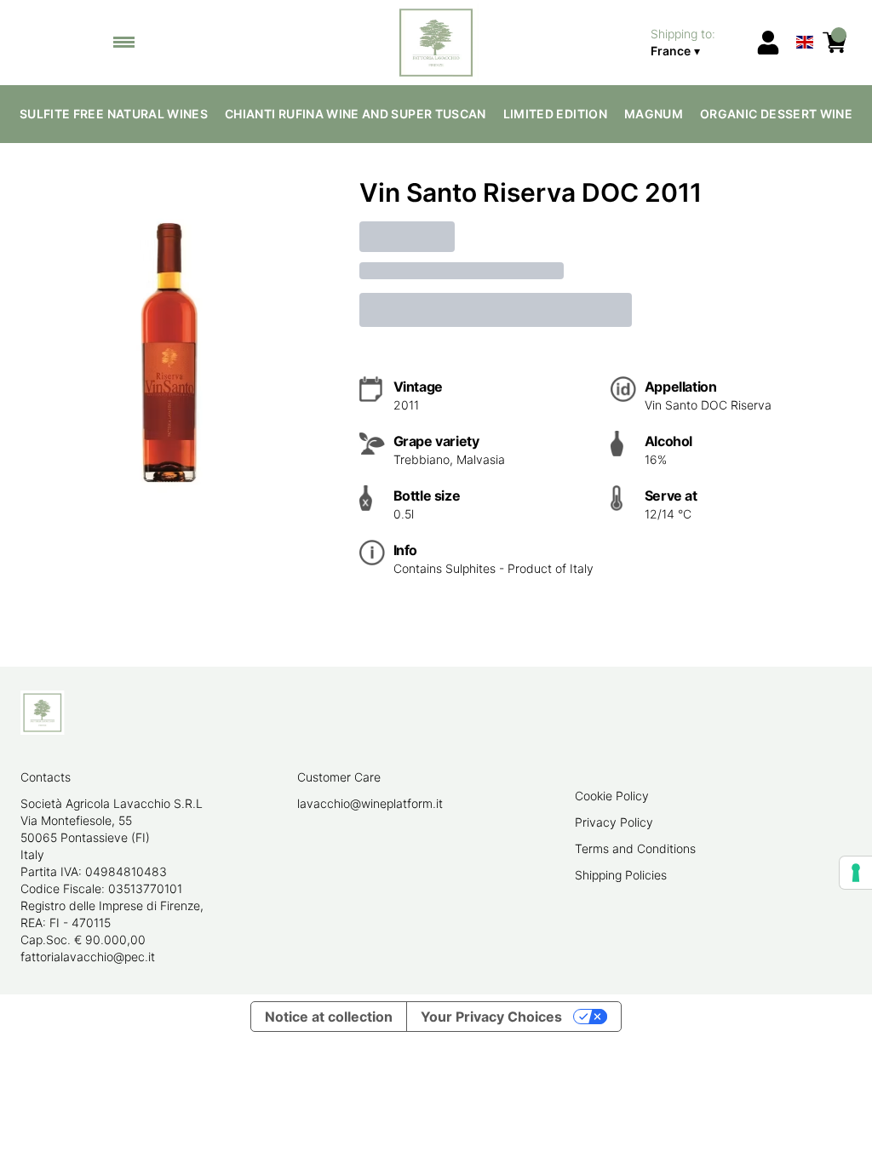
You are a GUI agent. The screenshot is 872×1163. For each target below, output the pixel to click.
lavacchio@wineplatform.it (370, 803)
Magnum (653, 113)
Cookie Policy (612, 795)
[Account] (768, 42)
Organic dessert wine (776, 113)
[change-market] (697, 43)
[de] (805, 20)
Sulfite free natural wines (114, 113)
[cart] (834, 42)
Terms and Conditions (635, 848)
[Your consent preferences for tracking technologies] (856, 872)
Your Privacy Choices (491, 1016)
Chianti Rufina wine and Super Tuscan (355, 113)
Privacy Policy (614, 822)
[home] (436, 42)
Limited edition (555, 113)
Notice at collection (329, 1016)
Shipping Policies (621, 875)
